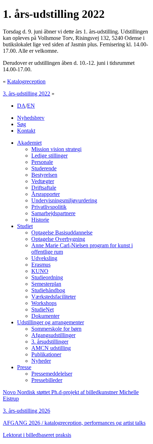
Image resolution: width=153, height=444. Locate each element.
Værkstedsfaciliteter (53, 297)
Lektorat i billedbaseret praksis (37, 435)
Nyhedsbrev (30, 118)
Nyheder (41, 361)
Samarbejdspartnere (53, 213)
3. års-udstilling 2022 (26, 94)
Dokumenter (45, 316)
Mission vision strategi (56, 149)
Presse (24, 367)
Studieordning (47, 277)
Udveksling (44, 258)
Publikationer (46, 354)
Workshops (44, 303)
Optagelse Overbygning (58, 239)
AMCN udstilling (51, 348)
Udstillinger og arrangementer (50, 322)
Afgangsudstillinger (53, 335)
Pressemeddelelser (51, 374)
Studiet (25, 226)
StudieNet (42, 309)
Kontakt (26, 131)
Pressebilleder (46, 380)
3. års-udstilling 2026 (26, 411)
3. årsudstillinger (49, 342)
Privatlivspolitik (49, 207)
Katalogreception (26, 81)
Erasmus (41, 265)
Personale (42, 162)
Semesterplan (46, 284)
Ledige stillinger (49, 156)
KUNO (39, 271)
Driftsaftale (43, 188)
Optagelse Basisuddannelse (62, 232)
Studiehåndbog (48, 290)
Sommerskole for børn (56, 329)
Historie (40, 220)
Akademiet (29, 143)
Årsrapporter (45, 194)
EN (31, 106)
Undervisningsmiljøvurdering (64, 200)
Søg (21, 124)
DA (21, 106)
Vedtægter (42, 181)
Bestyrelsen (44, 175)
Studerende (44, 168)
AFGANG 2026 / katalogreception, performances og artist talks (74, 423)
